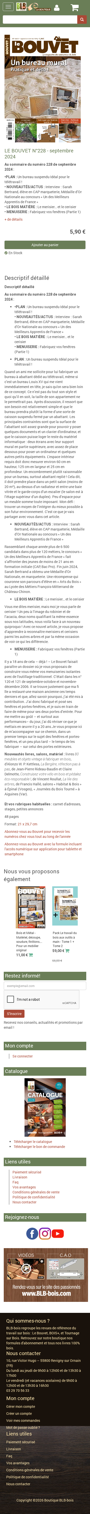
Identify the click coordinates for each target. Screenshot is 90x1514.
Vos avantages (24, 1187)
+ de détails (13, 219)
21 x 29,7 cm (27, 824)
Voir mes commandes (23, 1420)
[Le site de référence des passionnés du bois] (46, 1274)
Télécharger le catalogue (33, 1141)
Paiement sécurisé (26, 1172)
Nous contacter (24, 1202)
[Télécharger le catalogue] (45, 1107)
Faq (15, 1182)
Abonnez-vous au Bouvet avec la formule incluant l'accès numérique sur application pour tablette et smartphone (43, 849)
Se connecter (22, 1056)
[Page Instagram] (45, 1233)
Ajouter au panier (45, 244)
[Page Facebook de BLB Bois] (32, 1233)
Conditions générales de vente (36, 1192)
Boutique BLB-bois (59, 1500)
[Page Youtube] (58, 1233)
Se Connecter (62, 7)
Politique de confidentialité (33, 1197)
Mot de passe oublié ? (23, 1427)
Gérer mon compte (20, 1406)
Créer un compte (19, 1413)
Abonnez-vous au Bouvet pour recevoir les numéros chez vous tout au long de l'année (37, 834)
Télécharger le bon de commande (39, 1146)
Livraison (19, 1177)
